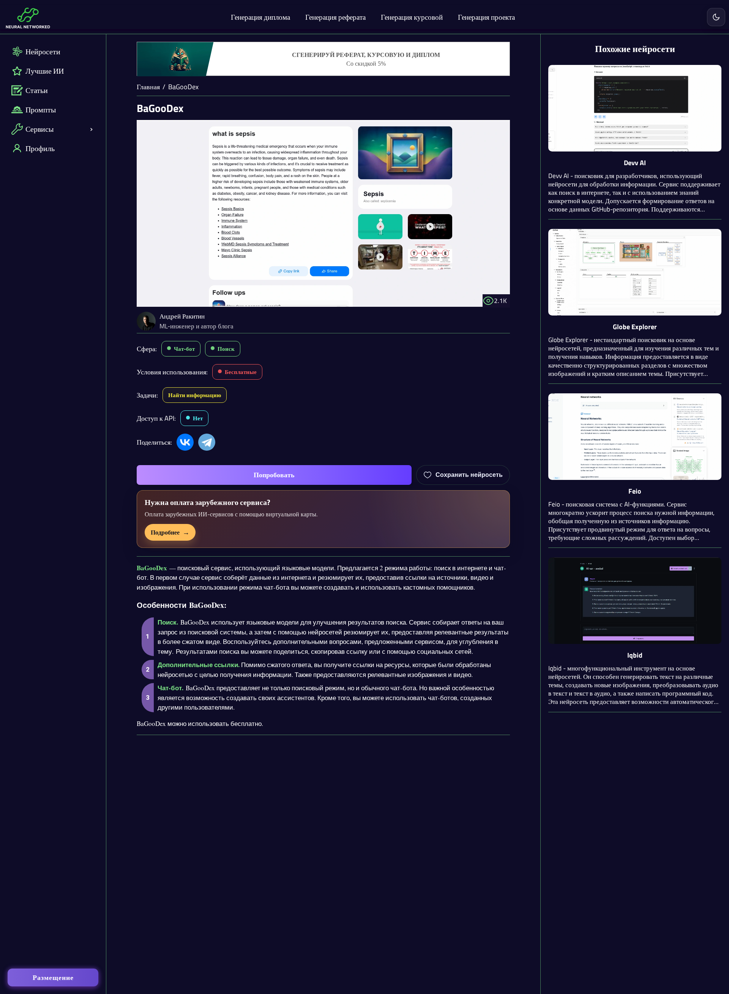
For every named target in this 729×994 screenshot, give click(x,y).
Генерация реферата (335, 16)
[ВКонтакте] (185, 442)
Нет (198, 418)
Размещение (53, 977)
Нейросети (42, 51)
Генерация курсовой (412, 16)
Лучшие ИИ (44, 71)
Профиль (40, 148)
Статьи (36, 90)
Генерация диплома (260, 16)
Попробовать (274, 475)
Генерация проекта (486, 16)
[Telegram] (206, 442)
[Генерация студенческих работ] (323, 59)
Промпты (40, 109)
